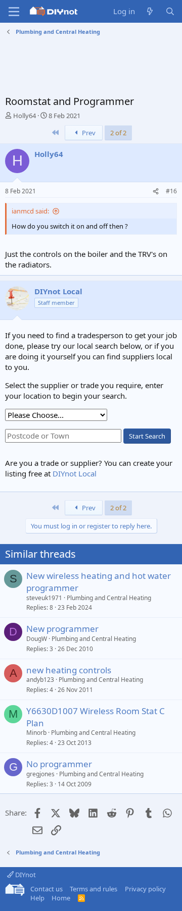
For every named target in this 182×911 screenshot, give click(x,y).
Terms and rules (93, 888)
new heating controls (68, 670)
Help (37, 897)
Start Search (147, 436)
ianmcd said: (30, 211)
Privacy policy (145, 888)
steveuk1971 (44, 598)
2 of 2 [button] (118, 132)
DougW (36, 638)
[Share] (155, 191)
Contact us (46, 888)
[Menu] (14, 12)
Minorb (36, 732)
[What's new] (150, 11)
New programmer (62, 628)
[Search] (170, 11)
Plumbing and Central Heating (109, 598)
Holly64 (24, 115)
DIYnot (25, 874)
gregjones (40, 774)
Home (61, 897)
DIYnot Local (75, 473)
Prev (88, 132)
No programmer (59, 764)
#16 (171, 191)
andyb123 (40, 679)
